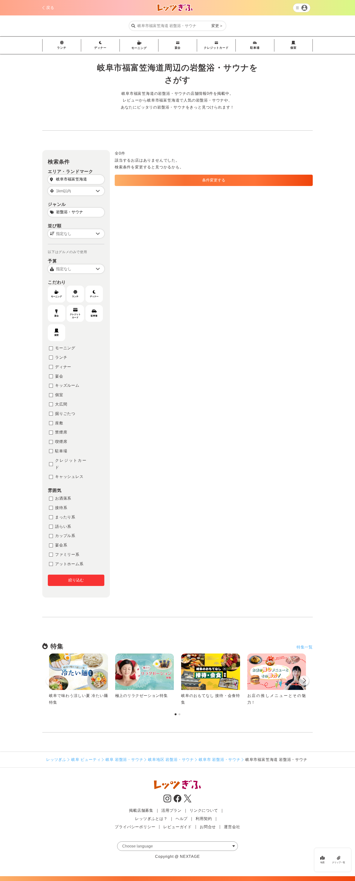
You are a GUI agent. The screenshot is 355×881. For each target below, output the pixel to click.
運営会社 (232, 827)
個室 (293, 47)
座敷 (59, 423)
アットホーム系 (69, 564)
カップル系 (65, 536)
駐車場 (254, 47)
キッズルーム (67, 385)
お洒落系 (63, 498)
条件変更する (213, 180)
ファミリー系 (67, 554)
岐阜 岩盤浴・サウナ (124, 759)
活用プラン (171, 810)
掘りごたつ (65, 414)
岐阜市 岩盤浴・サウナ (220, 759)
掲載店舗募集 (141, 810)
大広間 (61, 404)
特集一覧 (305, 647)
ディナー (100, 47)
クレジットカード (216, 47)
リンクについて (204, 810)
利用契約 (204, 819)
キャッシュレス (69, 477)
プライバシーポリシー (135, 827)
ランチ (61, 47)
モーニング (139, 48)
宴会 (178, 47)
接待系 (61, 508)
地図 (322, 862)
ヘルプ (182, 819)
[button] (304, 681)
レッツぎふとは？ (151, 819)
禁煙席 (61, 432)
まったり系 (65, 517)
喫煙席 (61, 442)
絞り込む (76, 580)
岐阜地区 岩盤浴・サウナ (171, 759)
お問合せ (208, 827)
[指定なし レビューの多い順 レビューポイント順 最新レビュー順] (76, 233)
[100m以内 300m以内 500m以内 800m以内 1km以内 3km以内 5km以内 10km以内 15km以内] (76, 190)
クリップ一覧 (338, 862)
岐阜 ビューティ (86, 759)
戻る (50, 8)
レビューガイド (177, 827)
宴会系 (61, 545)
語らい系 (63, 526)
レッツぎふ (56, 759)
